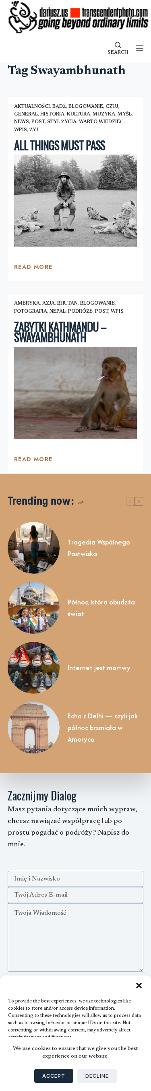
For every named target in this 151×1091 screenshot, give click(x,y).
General (26, 114)
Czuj (111, 106)
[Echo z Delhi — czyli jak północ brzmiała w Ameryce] (34, 728)
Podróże (80, 311)
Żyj (33, 130)
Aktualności (32, 106)
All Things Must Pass (59, 145)
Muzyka (104, 114)
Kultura (78, 114)
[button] (139, 986)
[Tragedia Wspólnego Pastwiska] (34, 548)
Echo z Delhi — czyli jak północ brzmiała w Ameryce (103, 727)
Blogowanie (85, 106)
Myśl (125, 114)
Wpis (20, 130)
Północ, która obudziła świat (101, 608)
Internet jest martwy (99, 667)
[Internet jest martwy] (34, 668)
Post (38, 122)
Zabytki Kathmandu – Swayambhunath (60, 332)
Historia (52, 114)
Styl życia (62, 122)
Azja (48, 303)
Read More (33, 269)
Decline (97, 1075)
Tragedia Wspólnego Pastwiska (99, 548)
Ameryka (27, 303)
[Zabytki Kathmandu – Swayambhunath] (75, 393)
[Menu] (139, 48)
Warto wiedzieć (101, 122)
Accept (53, 1075)
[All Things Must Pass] (75, 201)
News (21, 122)
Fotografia (30, 311)
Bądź (59, 106)
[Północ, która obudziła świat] (34, 608)
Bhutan (67, 303)
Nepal (58, 311)
